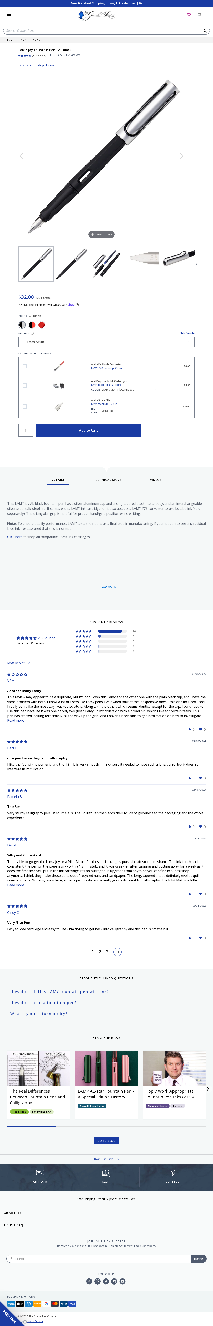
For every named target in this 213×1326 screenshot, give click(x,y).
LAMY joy (37, 40)
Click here (14, 537)
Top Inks (177, 1105)
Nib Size (24, 333)
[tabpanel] (106, 549)
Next (197, 264)
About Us (12, 1213)
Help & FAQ (13, 1225)
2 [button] (100, 952)
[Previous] (21, 156)
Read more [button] (15, 720)
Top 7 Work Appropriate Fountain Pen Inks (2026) (170, 1094)
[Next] (181, 156)
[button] (84, 631)
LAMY (23, 40)
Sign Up (198, 1258)
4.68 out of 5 (48, 638)
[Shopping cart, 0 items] (201, 14)
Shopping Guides (157, 1105)
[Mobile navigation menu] (9, 14)
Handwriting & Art (41, 1111)
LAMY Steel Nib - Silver (25, 406)
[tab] (58, 481)
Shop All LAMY (46, 65)
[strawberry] (41, 325)
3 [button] (107, 952)
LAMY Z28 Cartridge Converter (25, 366)
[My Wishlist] (189, 14)
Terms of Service (33, 1321)
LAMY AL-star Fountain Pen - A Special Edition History (106, 1094)
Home (10, 40)
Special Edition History (92, 1105)
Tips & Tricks (19, 1111)
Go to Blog (107, 1141)
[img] (17, 674)
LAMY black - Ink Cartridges (25, 385)
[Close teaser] (25, 1322)
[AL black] (22, 325)
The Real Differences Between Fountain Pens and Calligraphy (37, 1097)
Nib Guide (187, 333)
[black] (32, 325)
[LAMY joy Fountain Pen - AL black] (36, 264)
